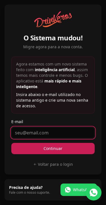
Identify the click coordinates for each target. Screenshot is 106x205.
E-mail (17, 121)
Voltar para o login (55, 164)
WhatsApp (82, 189)
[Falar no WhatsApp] (93, 192)
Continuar (53, 148)
